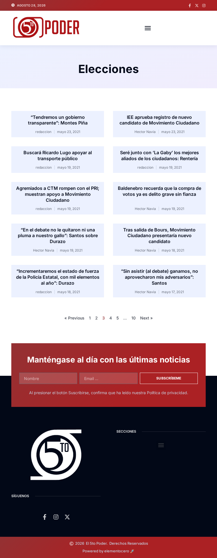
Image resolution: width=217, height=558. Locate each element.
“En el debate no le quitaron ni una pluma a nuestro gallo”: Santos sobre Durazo (58, 235)
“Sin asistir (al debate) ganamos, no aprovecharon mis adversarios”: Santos (159, 277)
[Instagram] (204, 5)
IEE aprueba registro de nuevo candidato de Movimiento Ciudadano (159, 120)
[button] (148, 28)
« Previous (74, 318)
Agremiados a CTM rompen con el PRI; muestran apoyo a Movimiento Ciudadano (57, 194)
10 (133, 318)
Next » (146, 318)
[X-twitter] (197, 5)
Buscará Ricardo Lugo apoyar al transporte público (57, 155)
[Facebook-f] (190, 5)
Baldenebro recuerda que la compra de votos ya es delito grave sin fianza (159, 191)
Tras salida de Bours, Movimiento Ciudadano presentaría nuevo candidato (159, 235)
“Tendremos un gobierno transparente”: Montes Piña (58, 120)
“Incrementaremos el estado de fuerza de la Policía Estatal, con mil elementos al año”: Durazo (57, 277)
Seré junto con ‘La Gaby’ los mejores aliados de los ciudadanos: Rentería (159, 155)
